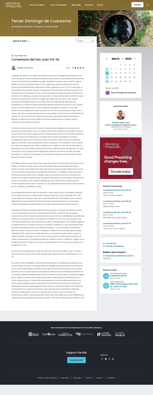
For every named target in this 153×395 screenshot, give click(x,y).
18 (134, 73)
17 (130, 73)
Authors (89, 378)
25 (134, 77)
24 (130, 77)
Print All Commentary (114, 246)
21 (116, 77)
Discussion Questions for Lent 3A (119, 256)
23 (125, 77)
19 (107, 77)
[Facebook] (102, 359)
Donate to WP (76, 360)
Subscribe (65, 378)
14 (116, 73)
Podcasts (89, 5)
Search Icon (148, 4)
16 (125, 73)
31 (130, 81)
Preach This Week (37, 5)
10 (130, 69)
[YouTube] (106, 359)
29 (121, 81)
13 (112, 73)
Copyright (77, 378)
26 (107, 81)
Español (99, 378)
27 (112, 81)
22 (121, 77)
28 (116, 81)
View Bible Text (20, 56)
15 (121, 73)
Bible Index (76, 5)
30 (125, 81)
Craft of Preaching (58, 5)
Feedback (111, 378)
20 (112, 77)
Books (100, 5)
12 (107, 73)
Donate (137, 5)
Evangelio (80, 41)
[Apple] (109, 359)
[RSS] (113, 359)
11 (134, 69)
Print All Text (110, 243)
